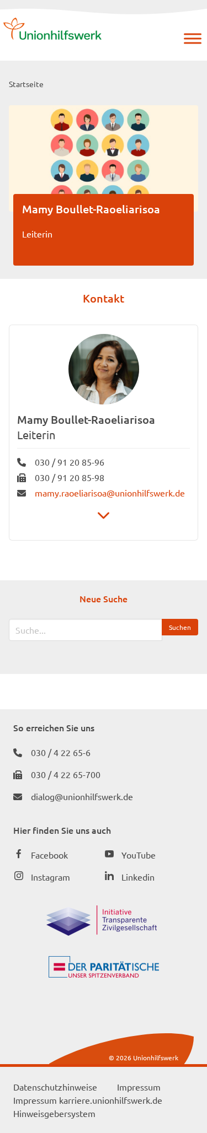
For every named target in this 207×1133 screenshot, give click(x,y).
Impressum (139, 1086)
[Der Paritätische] (104, 973)
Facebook (49, 854)
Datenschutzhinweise (55, 1086)
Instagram (50, 876)
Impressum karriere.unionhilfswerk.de (87, 1099)
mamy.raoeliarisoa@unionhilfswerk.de (110, 492)
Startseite (26, 84)
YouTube (138, 854)
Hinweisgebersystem (54, 1113)
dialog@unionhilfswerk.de (82, 796)
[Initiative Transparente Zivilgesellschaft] (101, 931)
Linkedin (138, 876)
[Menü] (192, 38)
